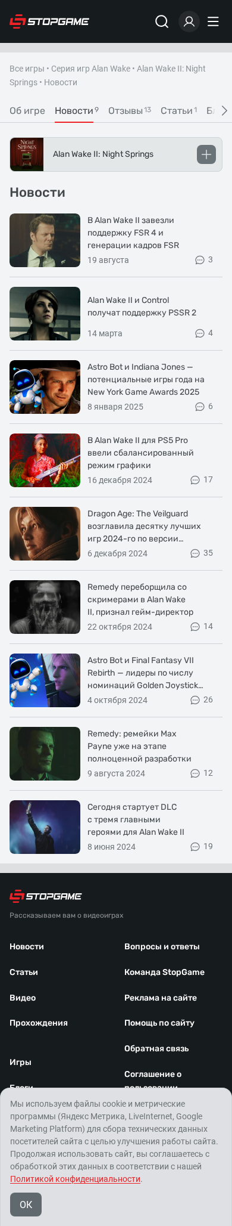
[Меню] (214, 21)
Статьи (24, 972)
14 (208, 626)
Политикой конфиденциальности (75, 1179)
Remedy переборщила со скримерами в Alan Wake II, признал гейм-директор (140, 599)
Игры (21, 1062)
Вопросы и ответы (162, 947)
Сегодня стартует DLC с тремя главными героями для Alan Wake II (135, 819)
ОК (26, 1204)
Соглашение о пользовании (152, 1081)
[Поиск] (161, 21)
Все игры (27, 68)
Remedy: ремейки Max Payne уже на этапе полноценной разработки (139, 746)
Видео (23, 998)
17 (208, 479)
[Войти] (189, 21)
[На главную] (49, 21)
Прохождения (39, 1023)
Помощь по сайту (159, 1023)
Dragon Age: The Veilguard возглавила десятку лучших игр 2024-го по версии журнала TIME (144, 527)
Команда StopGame (164, 972)
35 (208, 553)
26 (208, 699)
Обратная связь (156, 1049)
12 (208, 773)
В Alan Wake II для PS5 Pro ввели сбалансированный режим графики (140, 452)
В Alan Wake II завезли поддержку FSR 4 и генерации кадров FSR (133, 232)
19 (208, 846)
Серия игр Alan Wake (90, 68)
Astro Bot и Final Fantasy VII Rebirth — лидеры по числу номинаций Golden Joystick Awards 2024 (142, 673)
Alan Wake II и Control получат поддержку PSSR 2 (141, 306)
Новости (27, 947)
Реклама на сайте (160, 998)
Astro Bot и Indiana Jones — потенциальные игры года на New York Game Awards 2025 (146, 379)
